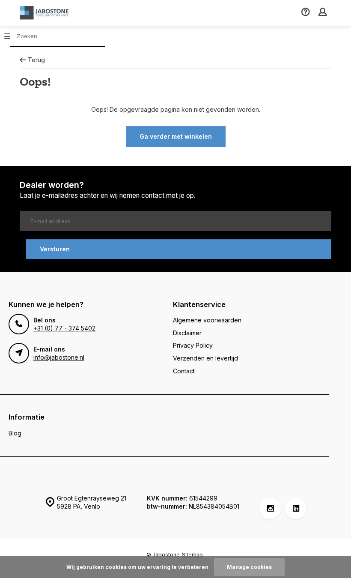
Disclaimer (187, 333)
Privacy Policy (193, 345)
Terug (36, 59)
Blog (15, 433)
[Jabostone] (45, 13)
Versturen (55, 249)
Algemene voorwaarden (207, 320)
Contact (184, 371)
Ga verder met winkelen (176, 136)
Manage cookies (249, 567)
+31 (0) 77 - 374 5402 (64, 328)
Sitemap (192, 554)
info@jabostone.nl (58, 357)
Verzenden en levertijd (205, 358)
